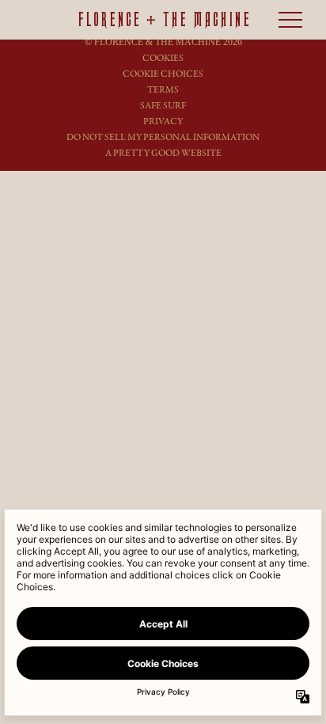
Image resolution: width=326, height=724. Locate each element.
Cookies (163, 58)
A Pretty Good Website (163, 153)
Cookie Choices (163, 74)
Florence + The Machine (163, 19)
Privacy (163, 121)
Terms (163, 90)
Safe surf (163, 106)
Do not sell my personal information (163, 137)
